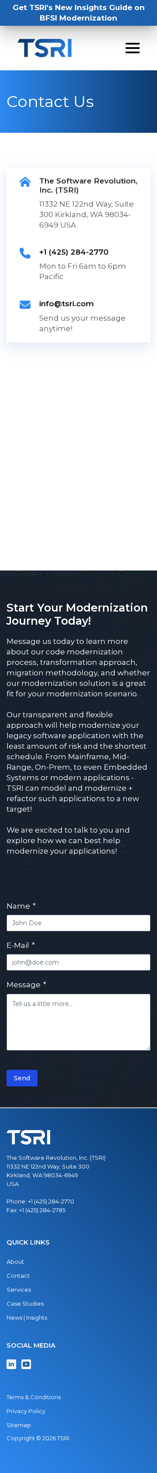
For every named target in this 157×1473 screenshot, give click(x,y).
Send (22, 1078)
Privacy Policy (26, 1410)
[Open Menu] (133, 48)
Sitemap (19, 1424)
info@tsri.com (66, 303)
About (15, 1261)
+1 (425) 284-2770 (74, 252)
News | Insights (27, 1317)
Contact (18, 1275)
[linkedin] (11, 1364)
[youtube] (26, 1364)
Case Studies (25, 1303)
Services (19, 1289)
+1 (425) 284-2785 (42, 1210)
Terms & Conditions (34, 1396)
